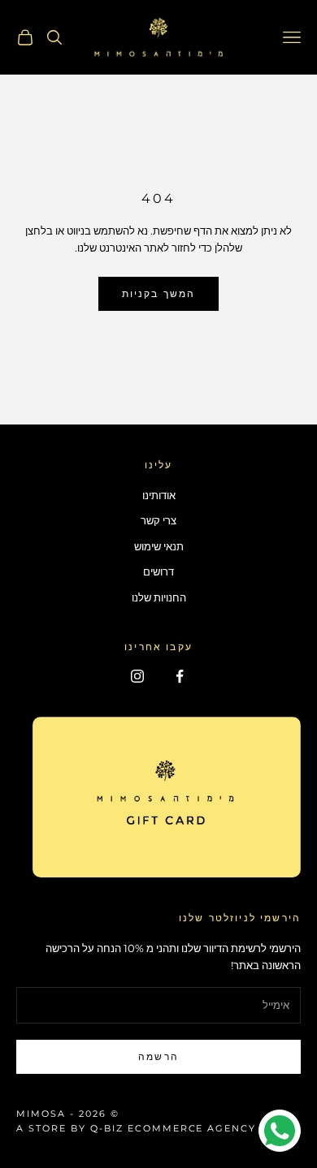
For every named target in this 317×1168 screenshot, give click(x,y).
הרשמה (158, 1056)
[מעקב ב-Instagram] (137, 676)
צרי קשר (158, 520)
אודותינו (159, 495)
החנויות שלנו (159, 597)
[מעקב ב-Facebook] (180, 676)
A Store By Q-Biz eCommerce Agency (136, 1128)
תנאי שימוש (159, 546)
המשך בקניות (159, 293)
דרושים (158, 571)
